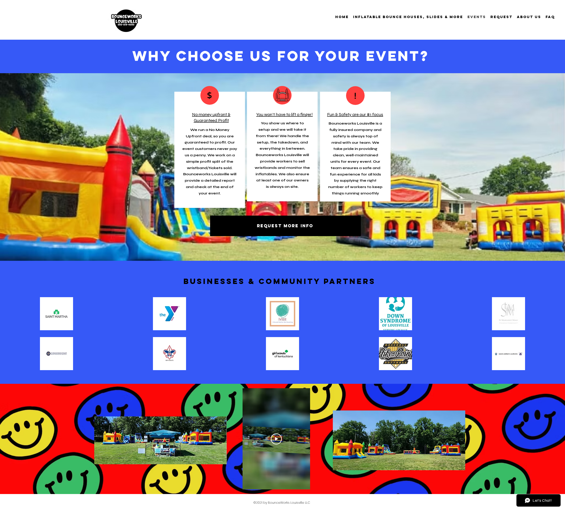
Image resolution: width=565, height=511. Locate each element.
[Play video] (276, 438)
